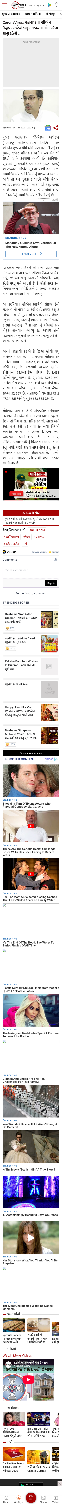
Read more (16, 493)
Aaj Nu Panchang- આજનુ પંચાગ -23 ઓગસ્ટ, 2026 (13, 1467)
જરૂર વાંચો (13, 1314)
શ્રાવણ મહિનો (33, 14)
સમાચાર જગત (37, 530)
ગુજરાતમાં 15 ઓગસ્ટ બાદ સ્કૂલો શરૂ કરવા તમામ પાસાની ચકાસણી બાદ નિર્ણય (29, 521)
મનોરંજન (39, 537)
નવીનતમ (13, 1407)
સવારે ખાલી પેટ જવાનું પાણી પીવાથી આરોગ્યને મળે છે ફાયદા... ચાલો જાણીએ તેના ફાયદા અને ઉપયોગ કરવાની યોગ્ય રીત (38, 1338)
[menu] (5, 5)
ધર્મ (25, 543)
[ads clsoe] (60, 1483)
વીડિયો (11, 1348)
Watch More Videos (17, 1355)
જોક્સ (26, 537)
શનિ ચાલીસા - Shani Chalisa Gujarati (38, 1469)
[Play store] (49, 4)
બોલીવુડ (50, 14)
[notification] (56, 4)
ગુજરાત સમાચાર (11, 14)
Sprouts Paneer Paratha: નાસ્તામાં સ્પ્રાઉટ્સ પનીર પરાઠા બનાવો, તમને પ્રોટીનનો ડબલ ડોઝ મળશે (13, 1338)
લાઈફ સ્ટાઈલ (11, 543)
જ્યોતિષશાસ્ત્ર (11, 537)
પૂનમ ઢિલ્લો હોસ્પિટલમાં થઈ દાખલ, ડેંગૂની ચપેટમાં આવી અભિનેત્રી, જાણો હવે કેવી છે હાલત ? (14, 1432)
